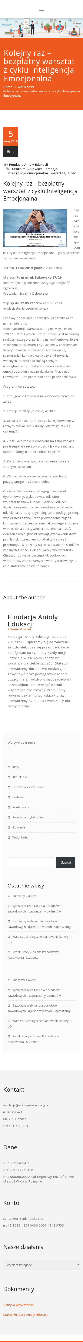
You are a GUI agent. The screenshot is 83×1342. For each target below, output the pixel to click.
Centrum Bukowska (27, 169)
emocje (51, 169)
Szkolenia (18, 827)
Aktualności (26, 87)
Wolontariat (20, 837)
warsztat (58, 173)
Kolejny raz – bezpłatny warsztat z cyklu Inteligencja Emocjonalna (40, 190)
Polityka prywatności (18, 1305)
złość (72, 173)
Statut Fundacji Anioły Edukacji (25, 1314)
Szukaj (66, 862)
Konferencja (20, 807)
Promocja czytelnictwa (28, 817)
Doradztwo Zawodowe (28, 787)
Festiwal (18, 797)
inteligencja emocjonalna (27, 173)
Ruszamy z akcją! (24, 896)
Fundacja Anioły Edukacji (28, 164)
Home (7, 87)
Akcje (16, 767)
